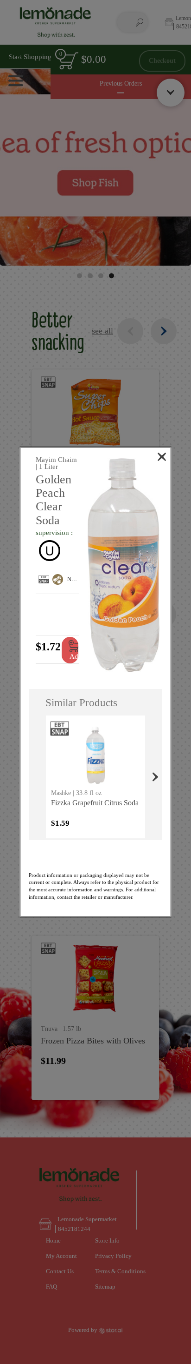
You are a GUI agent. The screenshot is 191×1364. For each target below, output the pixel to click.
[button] (123, 565)
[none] (95, 776)
